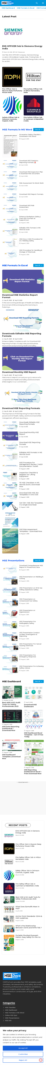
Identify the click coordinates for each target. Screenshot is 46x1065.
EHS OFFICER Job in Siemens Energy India (22, 47)
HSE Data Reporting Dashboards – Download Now (10, 728)
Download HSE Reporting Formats (21, 408)
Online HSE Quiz (11, 1015)
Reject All (23, 1060)
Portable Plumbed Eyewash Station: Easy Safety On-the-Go (28, 936)
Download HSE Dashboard (30, 706)
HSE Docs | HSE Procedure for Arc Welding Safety (31, 240)
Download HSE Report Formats (31, 194)
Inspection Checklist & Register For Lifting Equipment (28, 474)
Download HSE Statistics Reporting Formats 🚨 (28, 161)
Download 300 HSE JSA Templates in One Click (29, 494)
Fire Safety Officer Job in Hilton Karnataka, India (33, 90)
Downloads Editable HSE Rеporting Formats (21, 334)
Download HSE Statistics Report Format (20, 296)
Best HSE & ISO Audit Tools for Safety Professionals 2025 (11, 704)
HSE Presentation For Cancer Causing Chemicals (30, 645)
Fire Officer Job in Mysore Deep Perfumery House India (12, 90)
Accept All (23, 1048)
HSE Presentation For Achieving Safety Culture (31, 667)
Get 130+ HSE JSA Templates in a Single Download (31, 504)
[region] (23, 1046)
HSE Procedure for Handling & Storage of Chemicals (30, 251)
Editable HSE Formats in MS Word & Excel (30, 228)
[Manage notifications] (41, 1060)
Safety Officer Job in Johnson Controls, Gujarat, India (10, 119)
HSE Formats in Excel (25, 8)
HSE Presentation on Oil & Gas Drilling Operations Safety (30, 589)
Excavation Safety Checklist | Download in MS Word (30, 135)
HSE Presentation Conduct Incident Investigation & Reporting (29, 634)
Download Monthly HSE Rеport (19, 372)
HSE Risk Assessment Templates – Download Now (30, 530)
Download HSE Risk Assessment (26, 206)
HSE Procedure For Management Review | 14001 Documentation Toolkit (31, 464)
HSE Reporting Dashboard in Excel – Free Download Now (33, 772)
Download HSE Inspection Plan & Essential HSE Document (31, 173)
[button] (37, 3)
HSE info (8, 1020)
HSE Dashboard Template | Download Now (11, 757)
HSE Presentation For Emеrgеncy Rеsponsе (27, 656)
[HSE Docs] (7, 3)
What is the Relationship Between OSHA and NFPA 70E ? (29, 927)
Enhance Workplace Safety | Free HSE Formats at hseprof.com (30, 218)
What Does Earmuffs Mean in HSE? (27, 908)
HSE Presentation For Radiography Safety (27, 622)
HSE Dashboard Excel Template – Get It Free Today (33, 735)
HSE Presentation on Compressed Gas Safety (28, 600)
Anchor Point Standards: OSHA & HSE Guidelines (29, 917)
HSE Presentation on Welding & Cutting (31, 577)
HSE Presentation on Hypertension (27, 611)
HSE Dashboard (8, 8)
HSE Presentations (13, 560)
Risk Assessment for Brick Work (31, 183)
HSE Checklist (10, 1007)
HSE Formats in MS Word (17, 129)
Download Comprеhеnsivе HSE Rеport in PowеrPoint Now (31, 566)
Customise (23, 1054)
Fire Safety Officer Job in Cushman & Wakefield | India (33, 119)
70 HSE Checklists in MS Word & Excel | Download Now (29, 484)
